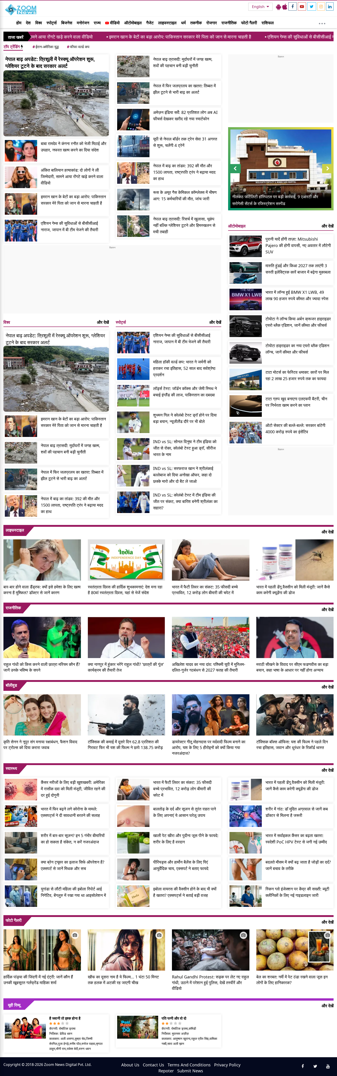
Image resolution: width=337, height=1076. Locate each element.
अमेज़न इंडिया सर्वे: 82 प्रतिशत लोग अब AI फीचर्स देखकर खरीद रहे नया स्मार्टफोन (185, 115)
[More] (322, 22)
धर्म (183, 22)
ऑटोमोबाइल (133, 22)
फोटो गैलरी (249, 22)
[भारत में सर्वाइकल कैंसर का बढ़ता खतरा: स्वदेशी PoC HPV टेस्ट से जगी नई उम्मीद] (245, 843)
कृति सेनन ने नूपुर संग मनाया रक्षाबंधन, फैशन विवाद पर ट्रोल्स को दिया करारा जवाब (40, 744)
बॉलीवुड (11, 685)
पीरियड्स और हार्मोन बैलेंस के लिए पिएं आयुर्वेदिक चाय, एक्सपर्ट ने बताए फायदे (180, 865)
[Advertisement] (112, 281)
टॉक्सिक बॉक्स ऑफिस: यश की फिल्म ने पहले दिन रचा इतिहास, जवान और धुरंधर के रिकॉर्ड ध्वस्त (292, 744)
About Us (130, 1065)
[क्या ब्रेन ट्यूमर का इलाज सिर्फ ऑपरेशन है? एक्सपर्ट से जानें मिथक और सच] (21, 869)
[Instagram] (321, 6)
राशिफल (268, 22)
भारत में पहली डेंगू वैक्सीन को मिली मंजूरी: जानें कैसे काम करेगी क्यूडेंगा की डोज (293, 589)
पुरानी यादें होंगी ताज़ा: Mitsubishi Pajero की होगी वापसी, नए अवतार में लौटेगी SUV (298, 245)
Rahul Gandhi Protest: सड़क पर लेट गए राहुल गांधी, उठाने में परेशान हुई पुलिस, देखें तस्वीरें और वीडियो (210, 982)
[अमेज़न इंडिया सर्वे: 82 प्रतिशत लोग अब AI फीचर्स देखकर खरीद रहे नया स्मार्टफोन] (133, 119)
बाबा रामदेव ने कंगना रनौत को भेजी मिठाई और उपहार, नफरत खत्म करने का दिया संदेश (73, 147)
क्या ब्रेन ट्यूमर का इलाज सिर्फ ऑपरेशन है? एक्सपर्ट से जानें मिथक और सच (72, 865)
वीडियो (114, 22)
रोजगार (211, 22)
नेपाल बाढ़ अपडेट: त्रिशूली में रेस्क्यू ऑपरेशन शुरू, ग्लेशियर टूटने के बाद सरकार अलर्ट (50, 62)
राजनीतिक (229, 22)
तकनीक (196, 22)
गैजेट (150, 22)
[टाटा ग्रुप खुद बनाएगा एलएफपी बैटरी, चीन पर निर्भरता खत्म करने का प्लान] (245, 406)
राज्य (97, 22)
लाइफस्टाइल (167, 22)
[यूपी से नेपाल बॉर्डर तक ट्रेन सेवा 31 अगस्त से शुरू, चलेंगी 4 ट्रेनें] (133, 146)
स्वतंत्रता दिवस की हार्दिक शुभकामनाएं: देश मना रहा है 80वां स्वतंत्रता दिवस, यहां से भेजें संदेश (125, 589)
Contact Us (153, 1065)
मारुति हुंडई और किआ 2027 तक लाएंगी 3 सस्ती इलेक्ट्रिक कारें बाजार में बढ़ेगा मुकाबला (298, 269)
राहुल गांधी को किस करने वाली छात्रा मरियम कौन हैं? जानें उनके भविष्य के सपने (41, 667)
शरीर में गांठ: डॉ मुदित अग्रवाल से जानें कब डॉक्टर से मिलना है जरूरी (296, 812)
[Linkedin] (330, 6)
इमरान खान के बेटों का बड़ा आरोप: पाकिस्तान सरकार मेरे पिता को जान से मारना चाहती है (120, 37)
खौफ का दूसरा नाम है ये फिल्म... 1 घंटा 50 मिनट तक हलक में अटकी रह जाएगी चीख (123, 979)
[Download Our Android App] (278, 6)
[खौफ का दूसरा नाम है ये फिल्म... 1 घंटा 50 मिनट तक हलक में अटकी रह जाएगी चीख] (126, 949)
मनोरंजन (83, 22)
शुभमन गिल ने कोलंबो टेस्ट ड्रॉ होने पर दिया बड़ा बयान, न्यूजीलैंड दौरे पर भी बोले (185, 418)
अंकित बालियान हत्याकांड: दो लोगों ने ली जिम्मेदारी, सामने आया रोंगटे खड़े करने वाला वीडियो (72, 176)
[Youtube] (302, 6)
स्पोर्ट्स (52, 22)
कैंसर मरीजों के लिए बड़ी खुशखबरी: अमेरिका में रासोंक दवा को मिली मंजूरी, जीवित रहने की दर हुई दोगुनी (73, 789)
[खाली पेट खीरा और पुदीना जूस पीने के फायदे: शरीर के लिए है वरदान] (133, 843)
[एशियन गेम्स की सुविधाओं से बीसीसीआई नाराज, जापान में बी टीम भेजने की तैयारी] (21, 230)
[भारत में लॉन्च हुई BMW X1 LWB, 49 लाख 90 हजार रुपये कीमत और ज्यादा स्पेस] (245, 299)
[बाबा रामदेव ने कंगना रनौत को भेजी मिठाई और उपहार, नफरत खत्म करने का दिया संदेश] (21, 151)
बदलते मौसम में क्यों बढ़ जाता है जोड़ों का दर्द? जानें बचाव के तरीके (298, 865)
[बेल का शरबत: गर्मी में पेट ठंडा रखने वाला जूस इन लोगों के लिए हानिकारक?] (295, 949)
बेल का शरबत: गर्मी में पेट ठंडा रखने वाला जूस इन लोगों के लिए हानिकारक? (292, 979)
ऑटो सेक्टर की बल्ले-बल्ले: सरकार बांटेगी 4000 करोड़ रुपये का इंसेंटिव (295, 428)
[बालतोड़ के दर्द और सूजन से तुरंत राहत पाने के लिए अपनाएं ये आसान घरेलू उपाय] (133, 816)
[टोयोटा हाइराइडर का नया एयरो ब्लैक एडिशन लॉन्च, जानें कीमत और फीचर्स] (245, 353)
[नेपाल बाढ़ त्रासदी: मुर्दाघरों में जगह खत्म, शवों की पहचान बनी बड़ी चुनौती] (133, 66)
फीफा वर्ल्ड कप (78, 46)
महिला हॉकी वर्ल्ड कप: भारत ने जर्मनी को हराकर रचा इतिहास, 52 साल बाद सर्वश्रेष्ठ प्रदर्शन (184, 368)
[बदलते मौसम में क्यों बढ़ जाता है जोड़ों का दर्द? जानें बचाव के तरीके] (245, 869)
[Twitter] (311, 6)
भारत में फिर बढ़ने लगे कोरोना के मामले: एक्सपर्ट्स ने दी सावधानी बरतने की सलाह (70, 812)
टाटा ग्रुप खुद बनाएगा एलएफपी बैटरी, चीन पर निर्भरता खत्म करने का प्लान (296, 402)
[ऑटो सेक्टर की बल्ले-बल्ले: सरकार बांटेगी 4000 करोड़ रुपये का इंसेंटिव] (245, 432)
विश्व (38, 22)
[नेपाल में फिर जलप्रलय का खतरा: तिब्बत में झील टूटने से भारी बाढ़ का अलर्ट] (133, 93)
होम (18, 22)
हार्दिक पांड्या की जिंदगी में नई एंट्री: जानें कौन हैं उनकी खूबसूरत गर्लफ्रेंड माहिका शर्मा (38, 979)
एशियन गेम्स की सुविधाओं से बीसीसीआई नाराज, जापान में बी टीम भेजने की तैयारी (271, 37)
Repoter (166, 1070)
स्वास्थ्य (11, 768)
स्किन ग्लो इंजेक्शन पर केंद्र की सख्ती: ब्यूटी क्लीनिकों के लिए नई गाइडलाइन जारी (297, 892)
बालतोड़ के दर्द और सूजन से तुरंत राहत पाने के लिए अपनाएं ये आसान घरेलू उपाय (184, 812)
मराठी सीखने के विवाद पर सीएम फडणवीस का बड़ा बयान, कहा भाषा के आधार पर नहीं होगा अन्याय (292, 667)
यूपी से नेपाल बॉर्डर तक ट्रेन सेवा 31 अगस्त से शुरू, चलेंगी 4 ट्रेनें (185, 142)
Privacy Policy (227, 1065)
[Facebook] (292, 6)
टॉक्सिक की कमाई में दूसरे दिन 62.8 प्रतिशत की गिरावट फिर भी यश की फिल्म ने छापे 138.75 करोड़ (125, 744)
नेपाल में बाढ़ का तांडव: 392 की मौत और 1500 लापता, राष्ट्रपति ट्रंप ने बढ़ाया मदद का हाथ (184, 172)
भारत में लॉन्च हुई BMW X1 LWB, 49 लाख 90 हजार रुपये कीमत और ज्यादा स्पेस (296, 295)
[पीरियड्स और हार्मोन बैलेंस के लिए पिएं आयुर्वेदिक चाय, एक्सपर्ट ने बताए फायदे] (133, 869)
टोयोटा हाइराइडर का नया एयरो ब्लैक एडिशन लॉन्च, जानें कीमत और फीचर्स (297, 349)
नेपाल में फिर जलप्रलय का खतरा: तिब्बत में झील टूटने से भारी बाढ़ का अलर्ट (184, 89)
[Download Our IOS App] (284, 6)
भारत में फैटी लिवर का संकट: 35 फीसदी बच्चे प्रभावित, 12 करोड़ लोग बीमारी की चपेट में (205, 589)
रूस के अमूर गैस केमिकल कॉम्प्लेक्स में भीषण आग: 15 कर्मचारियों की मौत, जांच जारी (185, 195)
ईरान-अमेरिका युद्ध (46, 46)
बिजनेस (66, 22)
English (258, 6)
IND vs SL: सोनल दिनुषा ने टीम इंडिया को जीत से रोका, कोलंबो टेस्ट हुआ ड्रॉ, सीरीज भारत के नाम (184, 448)
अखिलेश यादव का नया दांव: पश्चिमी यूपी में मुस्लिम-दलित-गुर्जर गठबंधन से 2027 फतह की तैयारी (208, 667)
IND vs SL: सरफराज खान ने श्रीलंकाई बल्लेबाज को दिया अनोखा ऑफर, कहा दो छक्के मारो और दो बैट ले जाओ (183, 475)
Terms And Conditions (189, 1065)
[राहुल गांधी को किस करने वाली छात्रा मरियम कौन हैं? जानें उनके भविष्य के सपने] (42, 637)
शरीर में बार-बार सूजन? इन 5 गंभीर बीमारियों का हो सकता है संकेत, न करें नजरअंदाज (73, 839)
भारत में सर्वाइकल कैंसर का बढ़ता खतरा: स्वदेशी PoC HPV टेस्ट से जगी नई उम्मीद (296, 839)
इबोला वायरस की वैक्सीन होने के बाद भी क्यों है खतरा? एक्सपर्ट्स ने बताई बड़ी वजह (184, 892)
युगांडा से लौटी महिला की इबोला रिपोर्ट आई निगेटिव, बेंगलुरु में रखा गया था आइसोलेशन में (73, 892)
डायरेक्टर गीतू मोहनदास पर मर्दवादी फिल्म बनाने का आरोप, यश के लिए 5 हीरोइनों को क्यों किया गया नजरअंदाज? (208, 747)
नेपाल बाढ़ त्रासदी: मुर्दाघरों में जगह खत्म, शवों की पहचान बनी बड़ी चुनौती (183, 62)
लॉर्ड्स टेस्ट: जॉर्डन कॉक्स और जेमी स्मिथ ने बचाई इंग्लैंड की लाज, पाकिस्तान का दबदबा (185, 392)
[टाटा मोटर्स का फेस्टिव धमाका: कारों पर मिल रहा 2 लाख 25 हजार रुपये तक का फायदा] (245, 379)
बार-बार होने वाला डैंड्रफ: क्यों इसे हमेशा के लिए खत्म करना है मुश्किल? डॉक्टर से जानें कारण (41, 589)
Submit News (190, 1070)
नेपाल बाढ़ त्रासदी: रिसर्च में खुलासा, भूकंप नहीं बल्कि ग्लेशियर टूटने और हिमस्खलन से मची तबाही (184, 225)
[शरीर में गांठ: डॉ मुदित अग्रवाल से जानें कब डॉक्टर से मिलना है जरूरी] (245, 816)
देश (28, 22)
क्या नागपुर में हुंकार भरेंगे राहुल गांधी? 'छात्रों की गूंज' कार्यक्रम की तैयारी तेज (126, 667)
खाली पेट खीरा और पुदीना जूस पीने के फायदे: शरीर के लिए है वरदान (185, 839)
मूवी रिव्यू (14, 1005)
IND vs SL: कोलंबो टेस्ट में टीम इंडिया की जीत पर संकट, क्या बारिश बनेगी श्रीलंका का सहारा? (185, 501)
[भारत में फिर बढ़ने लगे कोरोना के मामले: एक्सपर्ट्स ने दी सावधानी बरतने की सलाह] (21, 816)
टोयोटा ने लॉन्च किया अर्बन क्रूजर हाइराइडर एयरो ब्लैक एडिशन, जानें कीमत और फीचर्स (298, 322)
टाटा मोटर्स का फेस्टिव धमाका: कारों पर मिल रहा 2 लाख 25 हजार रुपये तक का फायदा (297, 375)
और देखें (103, 322)
